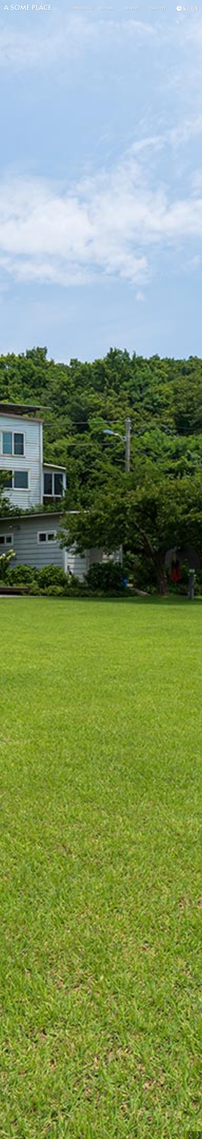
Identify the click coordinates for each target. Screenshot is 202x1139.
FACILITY (158, 8)
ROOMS (106, 8)
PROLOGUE (83, 8)
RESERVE (132, 8)
